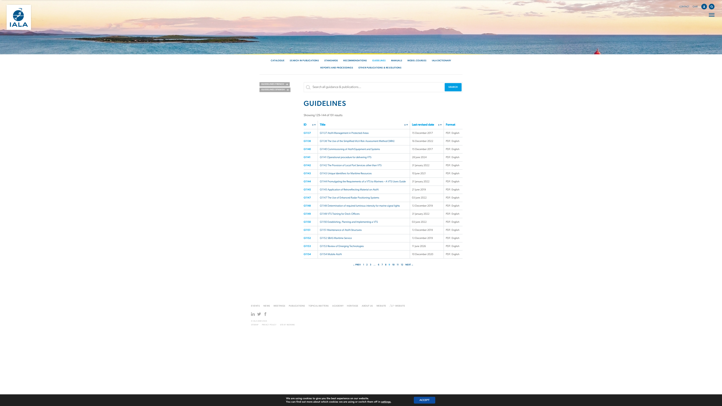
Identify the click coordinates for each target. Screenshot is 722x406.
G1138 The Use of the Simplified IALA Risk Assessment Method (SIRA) (357, 141)
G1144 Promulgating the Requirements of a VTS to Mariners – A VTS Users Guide (363, 181)
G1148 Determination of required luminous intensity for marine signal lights (360, 206)
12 (402, 265)
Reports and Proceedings (336, 68)
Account (704, 6)
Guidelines (379, 61)
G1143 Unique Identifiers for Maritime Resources (346, 173)
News (266, 306)
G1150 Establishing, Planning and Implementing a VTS (349, 222)
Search (711, 6)
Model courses (417, 61)
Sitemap (255, 325)
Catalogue (277, 61)
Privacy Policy (269, 325)
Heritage (352, 306)
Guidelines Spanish (273, 90)
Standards (331, 61)
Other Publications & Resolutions (379, 68)
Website (381, 306)
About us (367, 306)
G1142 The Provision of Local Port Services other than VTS (350, 165)
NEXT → (409, 265)
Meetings (279, 306)
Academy (338, 306)
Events (255, 306)
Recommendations (355, 61)
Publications (297, 306)
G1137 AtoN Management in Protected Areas (344, 133)
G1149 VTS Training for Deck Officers (340, 214)
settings (386, 402)
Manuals (396, 61)
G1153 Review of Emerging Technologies (342, 246)
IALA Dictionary (441, 61)
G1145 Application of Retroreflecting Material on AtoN (349, 189)
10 (393, 265)
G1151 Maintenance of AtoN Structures (341, 230)
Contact (684, 7)
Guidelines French (272, 84)
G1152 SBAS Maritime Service (336, 238)
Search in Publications (304, 61)
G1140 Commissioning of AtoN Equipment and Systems (350, 149)
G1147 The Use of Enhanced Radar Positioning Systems (349, 197)
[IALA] (19, 17)
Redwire (291, 325)
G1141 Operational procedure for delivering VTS (345, 157)
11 (398, 265)
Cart (695, 7)
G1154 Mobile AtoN (331, 254)
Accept (424, 400)
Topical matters (319, 306)
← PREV (357, 265)
